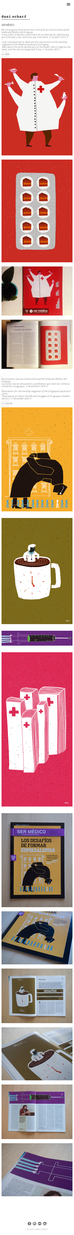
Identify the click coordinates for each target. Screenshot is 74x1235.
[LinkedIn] (45, 1224)
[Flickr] (40, 1224)
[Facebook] (29, 1224)
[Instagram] (34, 1224)
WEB (7, 54)
